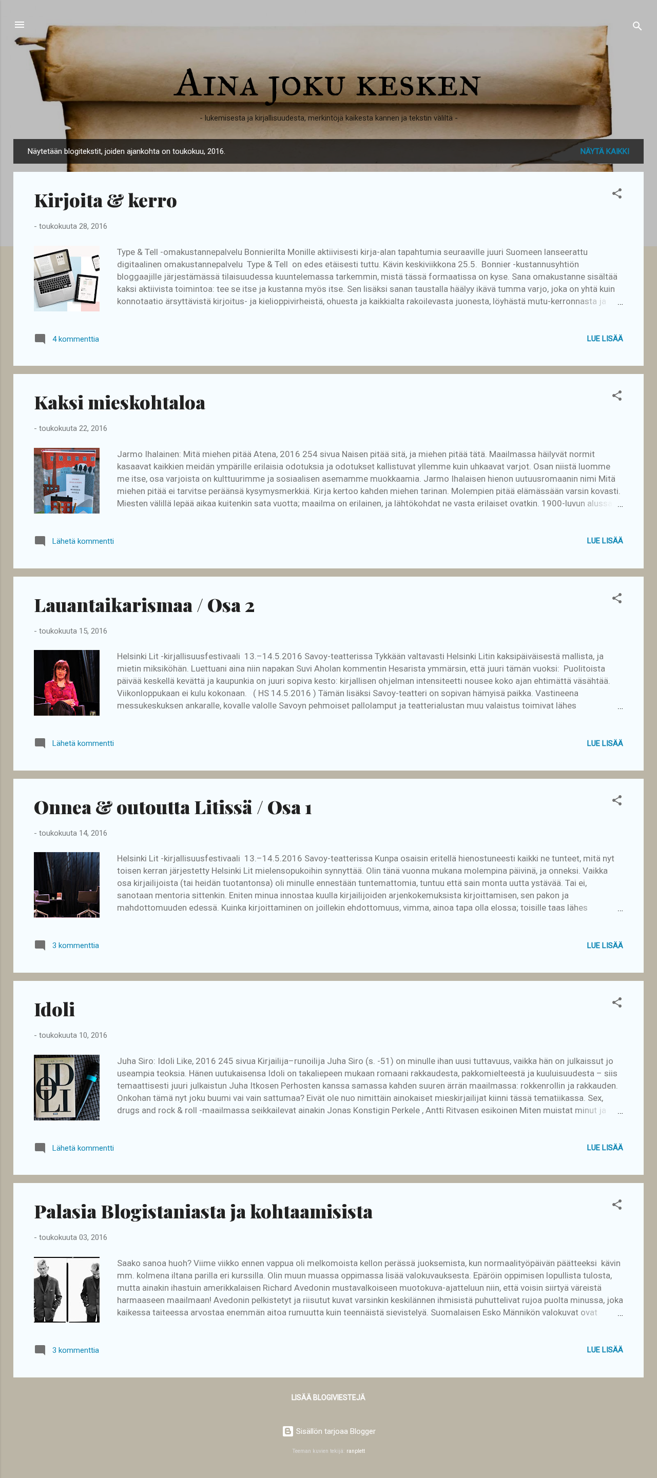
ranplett (355, 1451)
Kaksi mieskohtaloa (119, 401)
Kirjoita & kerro (105, 199)
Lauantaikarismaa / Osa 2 (144, 604)
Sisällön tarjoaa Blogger (335, 1431)
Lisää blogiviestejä (328, 1397)
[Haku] (637, 28)
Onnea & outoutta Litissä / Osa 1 (173, 806)
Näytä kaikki (605, 151)
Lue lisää (605, 338)
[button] (617, 195)
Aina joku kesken (328, 81)
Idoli (54, 1008)
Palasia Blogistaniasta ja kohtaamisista (203, 1210)
